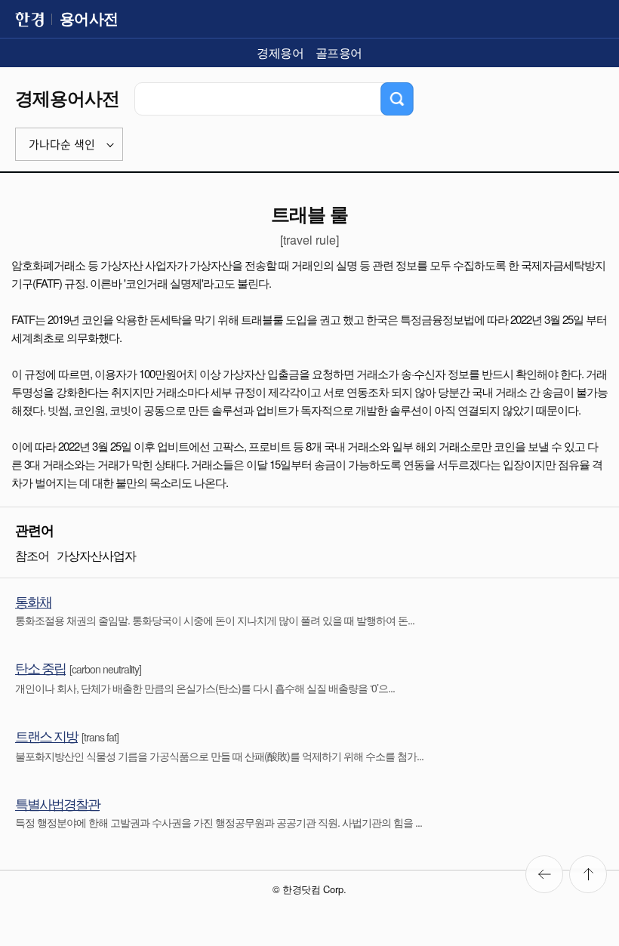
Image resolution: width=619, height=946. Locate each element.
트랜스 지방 (46, 735)
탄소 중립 (40, 667)
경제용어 (280, 52)
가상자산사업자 (96, 555)
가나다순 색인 (62, 144)
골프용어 (339, 52)
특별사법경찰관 (57, 803)
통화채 (33, 601)
